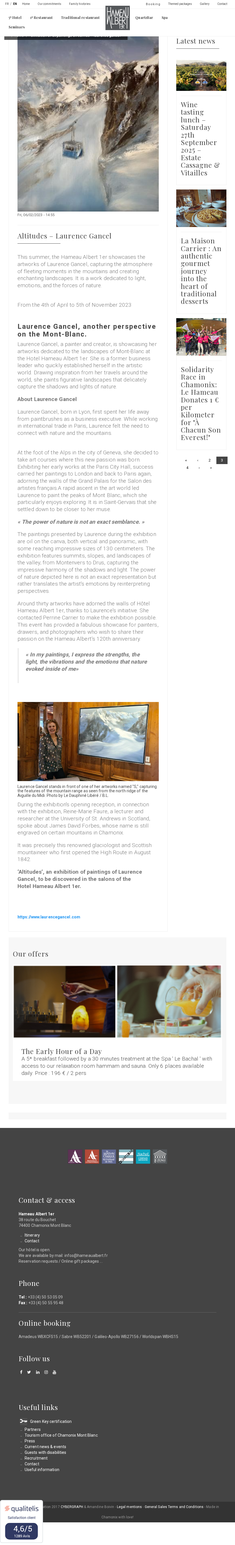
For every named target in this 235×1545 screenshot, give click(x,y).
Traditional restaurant (80, 17)
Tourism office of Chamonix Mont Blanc (61, 1435)
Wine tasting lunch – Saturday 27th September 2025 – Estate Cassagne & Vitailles (200, 138)
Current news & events (45, 1446)
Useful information (42, 1469)
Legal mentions (129, 1507)
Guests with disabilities (45, 1452)
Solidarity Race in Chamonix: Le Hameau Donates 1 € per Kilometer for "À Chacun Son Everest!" (201, 403)
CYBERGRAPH (72, 1507)
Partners (33, 1429)
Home (26, 3)
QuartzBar (144, 17)
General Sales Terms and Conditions (174, 1507)
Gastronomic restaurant (92, 1156)
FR (7, 3)
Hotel (75, 1156)
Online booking (45, 1322)
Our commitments (49, 3)
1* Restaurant (41, 17)
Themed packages (180, 3)
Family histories (80, 3)
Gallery (204, 3)
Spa (165, 17)
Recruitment (36, 1458)
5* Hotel (15, 17)
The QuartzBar (126, 1156)
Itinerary (32, 1235)
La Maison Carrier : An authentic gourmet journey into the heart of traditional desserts (201, 271)
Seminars (17, 27)
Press (30, 1441)
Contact (222, 3)
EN (15, 3)
